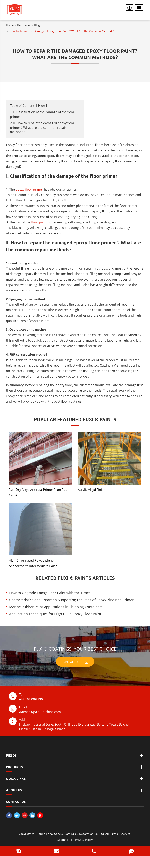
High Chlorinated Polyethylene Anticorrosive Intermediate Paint (33, 563)
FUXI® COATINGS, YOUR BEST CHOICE (75, 649)
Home (10, 25)
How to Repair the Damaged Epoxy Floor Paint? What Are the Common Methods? (62, 31)
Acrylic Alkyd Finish (91, 489)
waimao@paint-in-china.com (40, 709)
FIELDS (11, 755)
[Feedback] (131, 851)
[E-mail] (56, 851)
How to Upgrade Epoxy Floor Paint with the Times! (50, 592)
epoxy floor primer (29, 189)
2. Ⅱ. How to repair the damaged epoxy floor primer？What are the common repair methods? (42, 127)
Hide (41, 105)
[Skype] (19, 851)
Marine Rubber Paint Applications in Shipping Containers (56, 606)
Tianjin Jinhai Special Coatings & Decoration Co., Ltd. (70, 834)
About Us (14, 790)
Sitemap (62, 840)
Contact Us (71, 661)
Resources (24, 25)
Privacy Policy (84, 840)
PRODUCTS (14, 767)
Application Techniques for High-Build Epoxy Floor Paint (55, 613)
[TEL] (93, 851)
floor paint (39, 222)
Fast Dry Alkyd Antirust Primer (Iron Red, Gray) (38, 492)
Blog (37, 25)
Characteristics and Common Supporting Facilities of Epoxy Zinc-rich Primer (71, 599)
